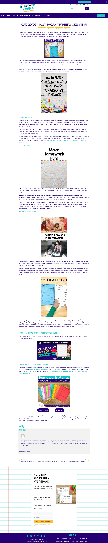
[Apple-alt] (87, 4)
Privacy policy (87, 1)
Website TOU (59, 541)
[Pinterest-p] (80, 4)
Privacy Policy (83, 538)
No (82, 1)
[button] (42, 28)
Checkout (76, 538)
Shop (14, 16)
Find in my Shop (43, 410)
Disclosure (66, 541)
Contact (45, 16)
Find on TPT (59, 410)
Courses (35, 16)
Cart (70, 538)
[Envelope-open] (84, 4)
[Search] (87, 8)
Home (3, 16)
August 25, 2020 (35, 436)
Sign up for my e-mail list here (39, 369)
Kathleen (28, 436)
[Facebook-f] (70, 4)
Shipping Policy (83, 541)
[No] (106, 2)
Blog (8, 16)
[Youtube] (77, 4)
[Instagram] (73, 4)
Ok (79, 1)
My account (64, 538)
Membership (24, 16)
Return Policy (75, 541)
